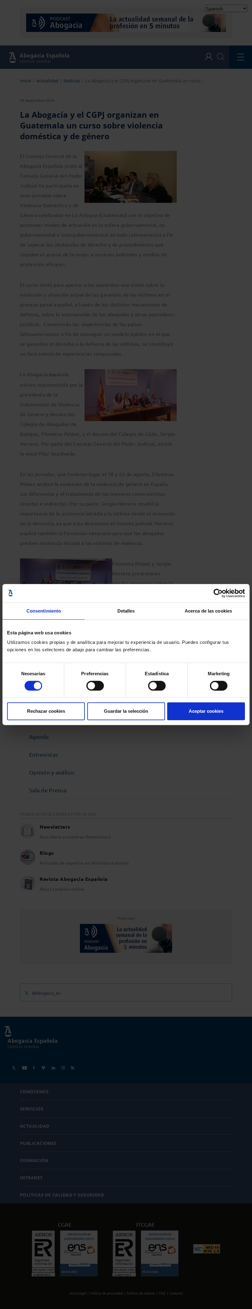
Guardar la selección (126, 711)
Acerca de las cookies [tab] (208, 610)
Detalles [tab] (126, 610)
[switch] (95, 686)
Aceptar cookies (206, 711)
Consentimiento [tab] (43, 610)
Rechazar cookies (46, 711)
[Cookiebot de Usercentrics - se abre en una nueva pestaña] (218, 593)
